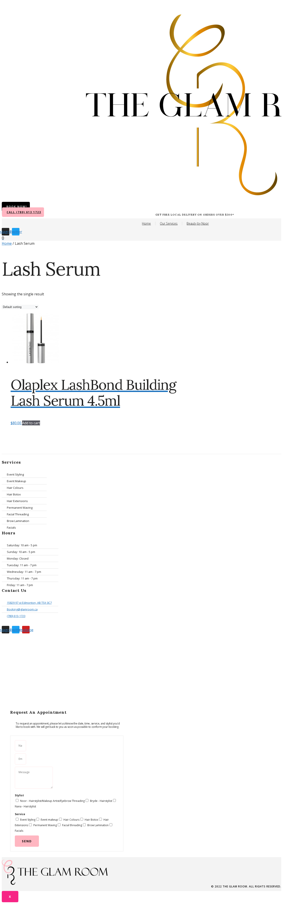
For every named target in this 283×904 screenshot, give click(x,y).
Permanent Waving (45, 825)
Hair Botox (91, 820)
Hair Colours (71, 820)
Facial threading (72, 825)
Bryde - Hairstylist (101, 801)
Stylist (19, 795)
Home (146, 223)
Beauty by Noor (198, 223)
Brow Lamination (98, 825)
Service (20, 814)
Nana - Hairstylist (25, 806)
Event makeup (49, 820)
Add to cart (31, 422)
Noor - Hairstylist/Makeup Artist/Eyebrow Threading (52, 801)
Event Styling (27, 820)
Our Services (169, 223)
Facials (19, 831)
